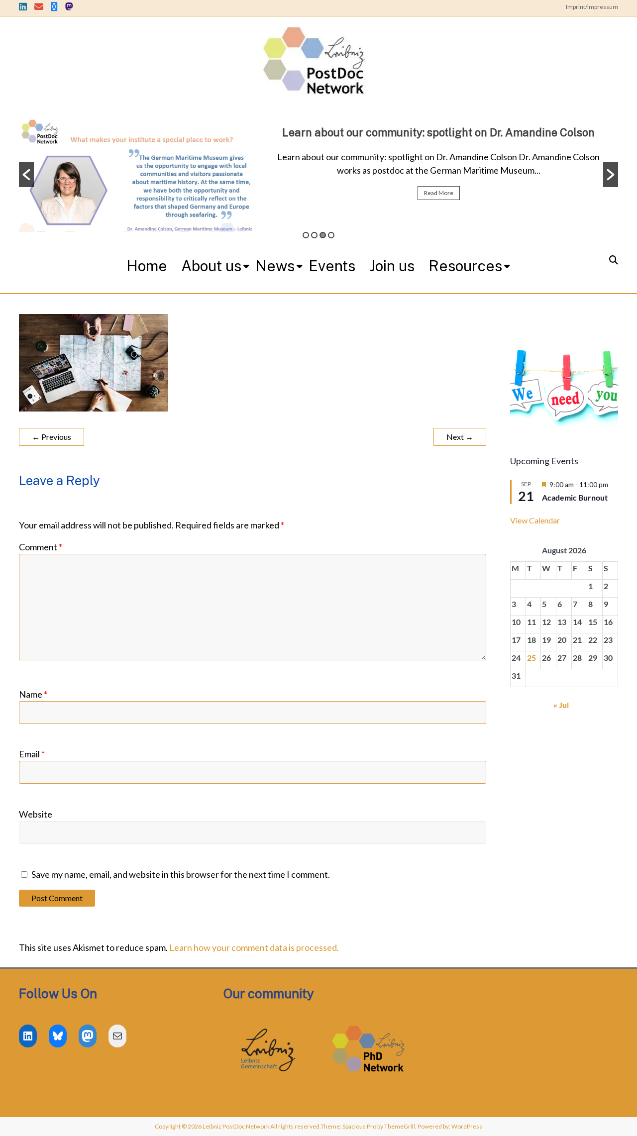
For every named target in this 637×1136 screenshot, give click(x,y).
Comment (40, 546)
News (275, 266)
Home (146, 266)
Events (332, 266)
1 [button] (306, 235)
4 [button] (331, 235)
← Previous (51, 436)
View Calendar (535, 520)
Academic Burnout (575, 497)
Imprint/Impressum (592, 6)
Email (32, 753)
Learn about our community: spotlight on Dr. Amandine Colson (438, 132)
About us (211, 266)
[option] (318, 174)
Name (33, 694)
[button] (26, 174)
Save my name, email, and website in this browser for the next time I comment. (180, 874)
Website (35, 814)
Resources (465, 266)
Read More (438, 193)
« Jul (561, 705)
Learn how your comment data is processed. (254, 947)
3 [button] (322, 235)
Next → (459, 436)
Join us (392, 266)
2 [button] (314, 235)
